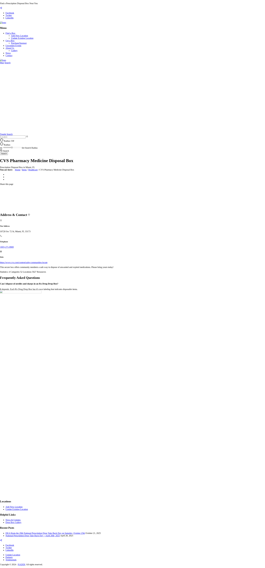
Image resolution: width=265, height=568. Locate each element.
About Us (10, 48)
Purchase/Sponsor (19, 43)
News (8, 53)
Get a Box (10, 40)
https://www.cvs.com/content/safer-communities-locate (23, 262)
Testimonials (11, 560)
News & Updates (13, 520)
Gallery (14, 50)
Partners (9, 557)
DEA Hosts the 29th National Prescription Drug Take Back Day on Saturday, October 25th (45, 533)
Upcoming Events (13, 45)
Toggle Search (6, 134)
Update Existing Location (22, 38)
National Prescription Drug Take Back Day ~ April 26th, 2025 (33, 535)
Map (2, 63)
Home (17, 170)
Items (24, 170)
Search (7, 63)
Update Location (13, 555)
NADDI (21, 564)
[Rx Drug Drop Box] (3, 22)
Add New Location (19, 35)
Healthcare (33, 170)
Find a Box (10, 33)
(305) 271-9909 (7, 247)
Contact (9, 55)
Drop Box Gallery (13, 522)
